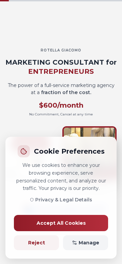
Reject (36, 243)
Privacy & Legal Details (63, 200)
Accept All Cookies (61, 223)
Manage (89, 243)
